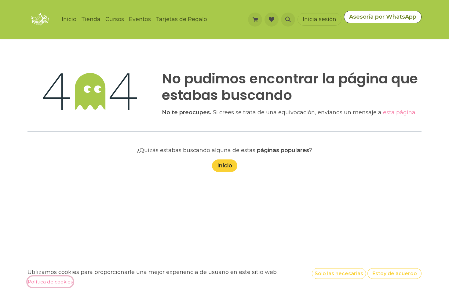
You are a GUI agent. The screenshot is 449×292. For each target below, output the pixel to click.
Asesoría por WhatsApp (382, 16)
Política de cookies (50, 282)
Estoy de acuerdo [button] (394, 273)
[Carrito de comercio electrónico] (255, 20)
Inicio (224, 165)
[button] (288, 20)
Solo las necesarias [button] (339, 273)
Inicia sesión (319, 19)
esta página (399, 112)
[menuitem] (69, 19)
